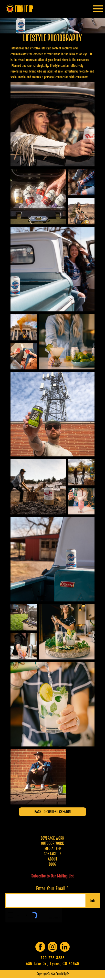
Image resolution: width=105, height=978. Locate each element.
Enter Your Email (50, 888)
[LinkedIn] (65, 947)
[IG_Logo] (52, 947)
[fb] (40, 947)
